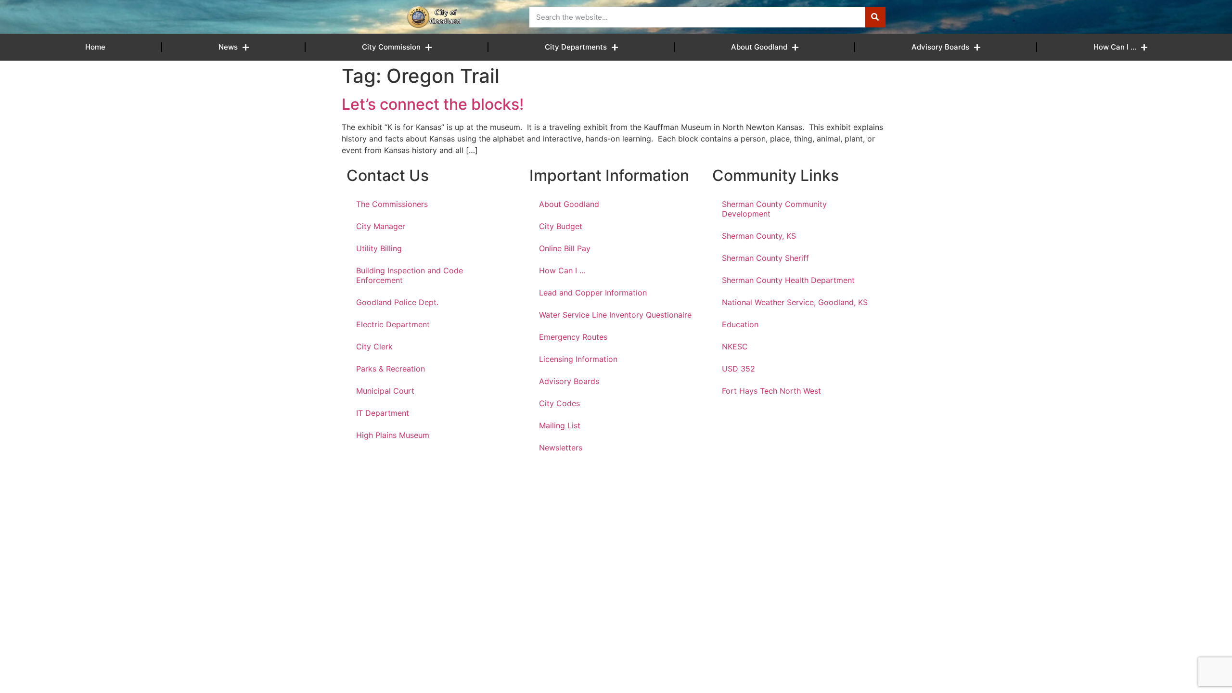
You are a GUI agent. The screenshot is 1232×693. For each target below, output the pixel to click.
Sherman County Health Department (788, 280)
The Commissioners (392, 204)
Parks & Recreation (390, 368)
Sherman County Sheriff (765, 258)
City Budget (560, 226)
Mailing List (559, 425)
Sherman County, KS (759, 236)
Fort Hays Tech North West (771, 391)
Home (95, 46)
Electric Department (393, 324)
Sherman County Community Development (774, 208)
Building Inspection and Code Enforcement (409, 275)
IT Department (382, 413)
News (228, 46)
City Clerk (374, 346)
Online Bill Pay (564, 248)
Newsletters (560, 447)
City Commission (391, 46)
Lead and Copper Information (593, 292)
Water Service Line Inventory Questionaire (615, 315)
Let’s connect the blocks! (433, 104)
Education (740, 324)
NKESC (735, 346)
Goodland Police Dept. (397, 302)
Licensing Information (578, 359)
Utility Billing (379, 248)
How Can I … (1114, 46)
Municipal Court (385, 391)
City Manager (380, 226)
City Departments (576, 46)
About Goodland (759, 46)
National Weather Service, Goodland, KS (795, 302)
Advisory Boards (940, 46)
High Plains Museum (392, 435)
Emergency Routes (573, 337)
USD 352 (738, 368)
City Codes (559, 403)
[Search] (875, 17)
